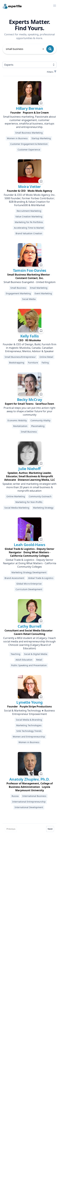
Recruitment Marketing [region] (29, 210)
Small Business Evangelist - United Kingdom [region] (30, 282)
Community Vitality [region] (40, 420)
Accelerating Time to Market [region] (29, 227)
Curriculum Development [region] (29, 589)
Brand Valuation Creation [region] (29, 233)
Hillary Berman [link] (29, 108)
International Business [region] (34, 796)
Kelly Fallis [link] (29, 336)
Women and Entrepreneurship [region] (29, 736)
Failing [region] (45, 362)
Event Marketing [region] (43, 293)
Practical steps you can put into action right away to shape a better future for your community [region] (29, 411)
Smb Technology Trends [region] (29, 730)
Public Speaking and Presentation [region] (29, 665)
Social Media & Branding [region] (29, 719)
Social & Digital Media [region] (35, 654)
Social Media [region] (29, 299)
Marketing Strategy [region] (43, 507)
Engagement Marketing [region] (18, 293)
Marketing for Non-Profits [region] (28, 502)
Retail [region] (39, 659)
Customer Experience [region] (29, 149)
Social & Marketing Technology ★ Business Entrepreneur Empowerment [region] (29, 712)
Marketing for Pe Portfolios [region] (29, 222)
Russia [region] (15, 796)
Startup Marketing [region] (41, 138)
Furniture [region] (33, 362)
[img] (29, 93)
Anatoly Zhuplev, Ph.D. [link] (29, 779)
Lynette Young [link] (29, 702)
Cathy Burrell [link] (29, 626)
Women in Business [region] (17, 138)
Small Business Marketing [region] (29, 132)
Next (50, 828)
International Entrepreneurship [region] (29, 801)
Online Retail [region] (46, 356)
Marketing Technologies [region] (29, 725)
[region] (29, 112)
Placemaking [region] (38, 426)
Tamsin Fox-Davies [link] (29, 270)
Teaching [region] (15, 654)
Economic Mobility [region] (17, 420)
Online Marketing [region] (15, 496)
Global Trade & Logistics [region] (40, 578)
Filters (50, 71)
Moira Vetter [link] (29, 186)
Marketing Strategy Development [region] (28, 572)
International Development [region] (29, 807)
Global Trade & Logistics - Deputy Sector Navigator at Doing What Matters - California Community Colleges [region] (29, 563)
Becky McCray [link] (29, 399)
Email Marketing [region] (38, 287)
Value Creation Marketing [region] (28, 216)
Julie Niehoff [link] (29, 468)
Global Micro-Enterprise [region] (29, 583)
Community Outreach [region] (40, 496)
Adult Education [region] (24, 659)
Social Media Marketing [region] (16, 507)
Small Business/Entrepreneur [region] (20, 356)
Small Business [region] (18, 287)
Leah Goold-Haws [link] (29, 544)
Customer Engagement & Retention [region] (29, 143)
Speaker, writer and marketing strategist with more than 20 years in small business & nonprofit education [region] (29, 487)
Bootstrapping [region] (16, 362)
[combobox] (25, 49)
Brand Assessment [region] (14, 578)
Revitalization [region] (20, 426)
